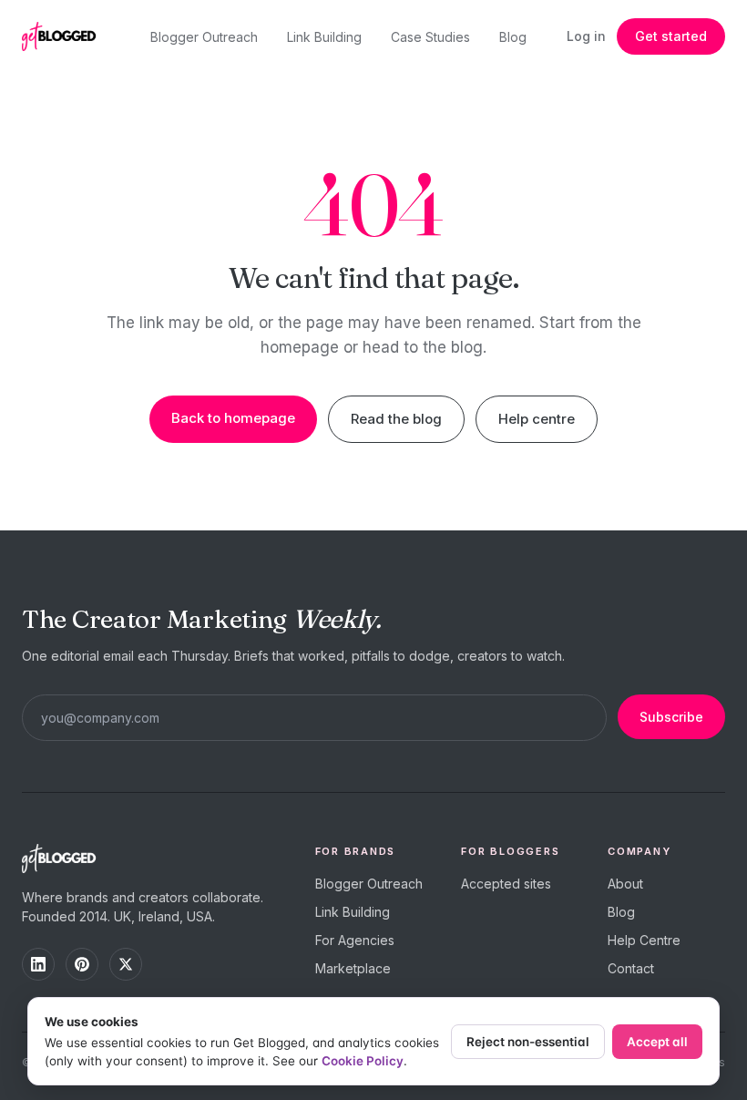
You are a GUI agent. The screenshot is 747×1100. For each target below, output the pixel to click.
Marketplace (353, 968)
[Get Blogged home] (65, 36)
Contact (631, 968)
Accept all (657, 1041)
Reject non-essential (527, 1041)
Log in (586, 36)
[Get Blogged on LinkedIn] (38, 964)
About (625, 883)
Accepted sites (506, 883)
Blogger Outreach (204, 37)
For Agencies (354, 940)
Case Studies (430, 37)
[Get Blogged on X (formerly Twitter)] (125, 964)
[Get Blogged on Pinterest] (82, 964)
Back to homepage (233, 418)
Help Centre (644, 940)
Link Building (324, 37)
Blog (513, 37)
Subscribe (671, 717)
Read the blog (396, 418)
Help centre (536, 418)
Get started (671, 36)
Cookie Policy (363, 1061)
